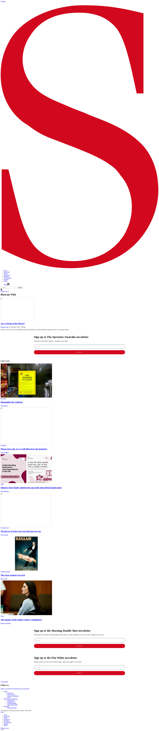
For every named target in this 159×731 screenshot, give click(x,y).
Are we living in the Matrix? (13, 323)
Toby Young (4, 535)
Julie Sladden (5, 452)
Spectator (3, 1)
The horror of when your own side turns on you (21, 531)
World (2, 484)
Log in (7, 291)
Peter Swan (4, 579)
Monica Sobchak (6, 623)
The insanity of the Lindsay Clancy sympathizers (21, 620)
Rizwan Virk (4, 327)
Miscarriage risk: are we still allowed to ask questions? (24, 449)
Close (2, 712)
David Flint (4, 406)
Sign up (79, 352)
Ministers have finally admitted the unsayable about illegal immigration (31, 488)
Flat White (3, 398)
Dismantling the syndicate (12, 402)
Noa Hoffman (5, 491)
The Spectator (4, 681)
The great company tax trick (13, 575)
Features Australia (5, 571)
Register (3, 291)
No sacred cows (5, 527)
